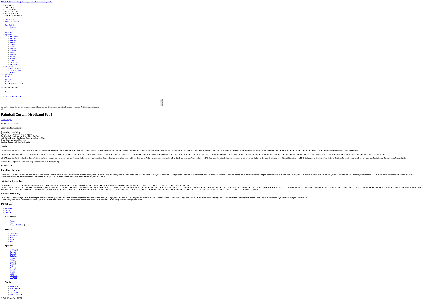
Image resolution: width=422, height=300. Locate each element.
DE (17, 225)
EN (20, 225)
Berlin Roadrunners (16, 294)
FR (23, 225)
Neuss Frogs (14, 286)
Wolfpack (13, 290)
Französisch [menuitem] (14, 29)
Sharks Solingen (15, 288)
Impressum (13, 235)
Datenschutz (14, 233)
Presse (12, 239)
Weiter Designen (6, 120)
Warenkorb (9, 19)
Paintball (8, 82)
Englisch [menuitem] (13, 27)
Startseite (8, 80)
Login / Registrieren (12, 21)
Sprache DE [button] (9, 25)
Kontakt (12, 221)
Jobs (11, 241)
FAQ (11, 223)
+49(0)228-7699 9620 (13, 96)
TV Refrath (14, 292)
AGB (12, 237)
